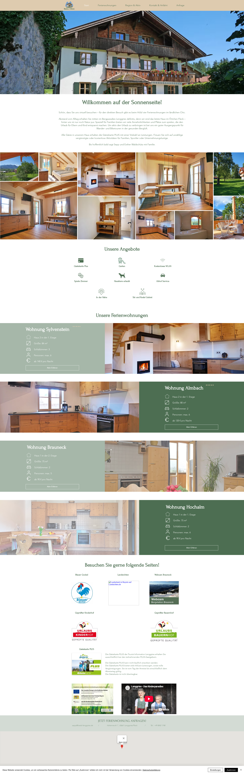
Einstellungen (215, 770)
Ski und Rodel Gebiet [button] (142, 297)
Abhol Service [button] (162, 281)
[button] (80, 275)
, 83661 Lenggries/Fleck (122, 725)
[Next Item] (239, 195)
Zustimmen (231, 770)
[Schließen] (240, 770)
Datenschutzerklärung (151, 770)
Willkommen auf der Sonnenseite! (122, 102)
